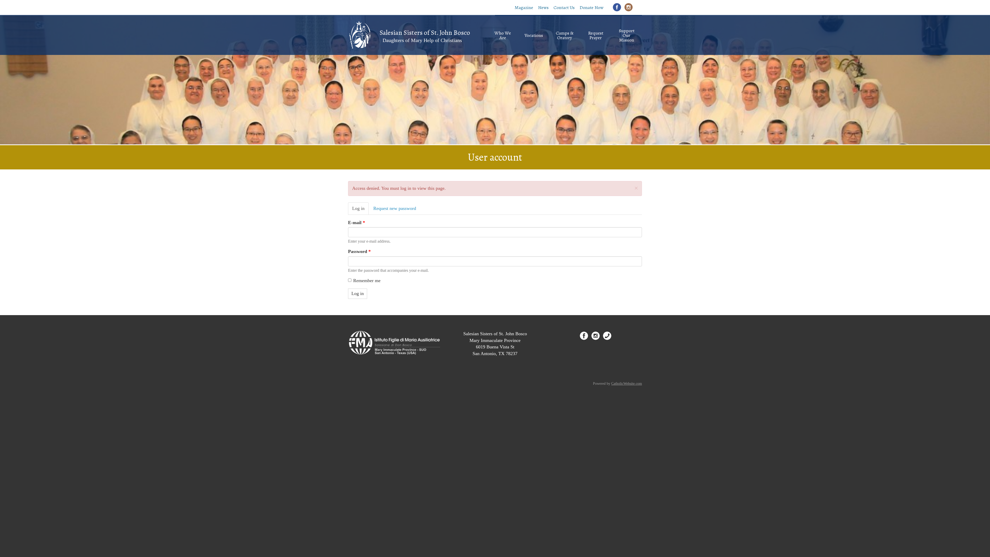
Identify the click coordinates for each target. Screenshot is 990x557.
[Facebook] (617, 7)
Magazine (524, 7)
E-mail (356, 222)
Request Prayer (595, 35)
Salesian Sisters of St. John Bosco (425, 32)
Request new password (394, 208)
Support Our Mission (626, 35)
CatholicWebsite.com (626, 384)
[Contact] (607, 336)
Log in (360, 210)
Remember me (367, 280)
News (543, 7)
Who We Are (502, 35)
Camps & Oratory (564, 35)
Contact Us (564, 7)
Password (359, 251)
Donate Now (592, 7)
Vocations (533, 35)
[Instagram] (628, 7)
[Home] (359, 34)
